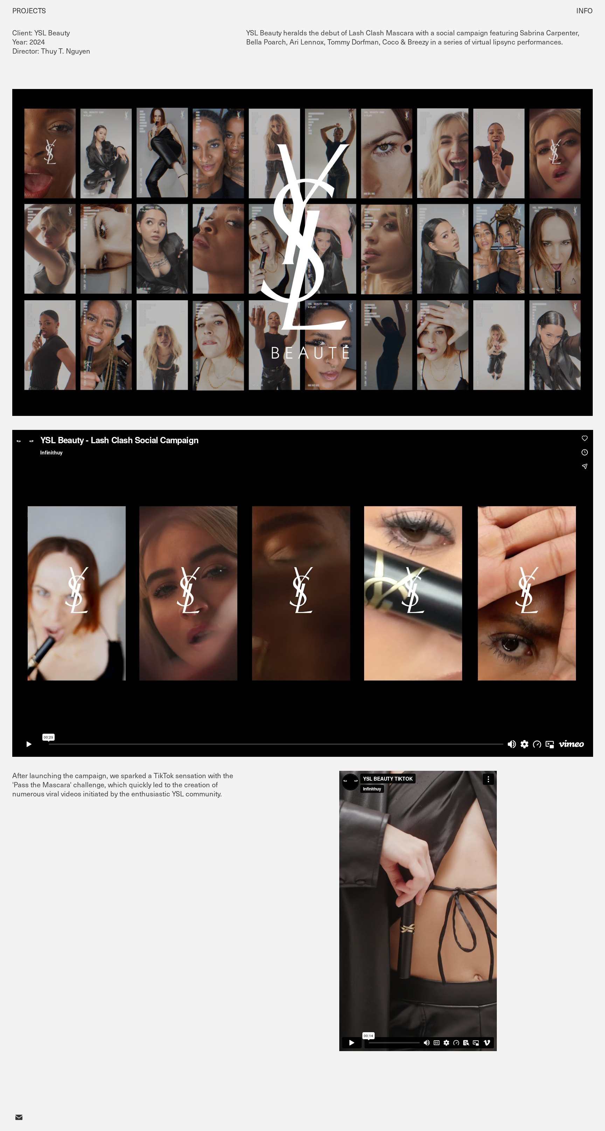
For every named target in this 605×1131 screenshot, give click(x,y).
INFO (584, 10)
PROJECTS (29, 10)
